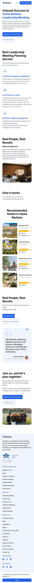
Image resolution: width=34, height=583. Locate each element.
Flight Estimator (7, 482)
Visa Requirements (8, 485)
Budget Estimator (7, 479)
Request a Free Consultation (12, 34)
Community (6, 534)
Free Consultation (25, 3)
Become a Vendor (8, 549)
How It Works (6, 546)
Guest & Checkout (8, 543)
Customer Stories (7, 518)
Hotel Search (6, 488)
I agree (17, 580)
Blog (3, 521)
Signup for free (7, 470)
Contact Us (6, 552)
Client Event (6, 499)
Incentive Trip (6, 502)
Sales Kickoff (6, 508)
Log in (17, 3)
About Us (5, 537)
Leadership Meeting (8, 505)
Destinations (6, 524)
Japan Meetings (7, 511)
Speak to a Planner (8, 476)
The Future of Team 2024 (10, 530)
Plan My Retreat (8, 39)
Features (5, 540)
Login (4, 473)
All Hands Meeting (8, 496)
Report (4, 527)
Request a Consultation (11, 321)
